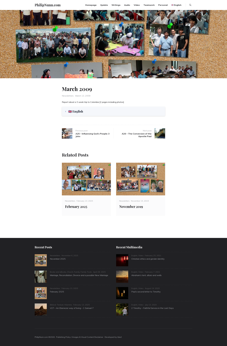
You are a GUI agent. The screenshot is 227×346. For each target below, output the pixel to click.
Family (77, 272)
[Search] (190, 5)
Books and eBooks (58, 272)
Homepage (91, 5)
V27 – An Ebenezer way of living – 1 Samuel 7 (72, 308)
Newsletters (68, 95)
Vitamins (68, 305)
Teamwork (149, 5)
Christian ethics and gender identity (148, 258)
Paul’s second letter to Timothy (146, 291)
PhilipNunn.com (48, 5)
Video (137, 5)
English (134, 255)
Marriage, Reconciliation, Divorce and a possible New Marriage (79, 275)
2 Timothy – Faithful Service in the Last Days (152, 308)
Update (104, 5)
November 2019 (131, 206)
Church (70, 272)
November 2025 (58, 258)
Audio (127, 5)
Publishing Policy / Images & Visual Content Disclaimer (79, 337)
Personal (163, 5)
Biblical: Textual (56, 305)
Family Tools (86, 272)
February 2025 (76, 206)
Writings (116, 5)
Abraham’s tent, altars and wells (146, 275)
